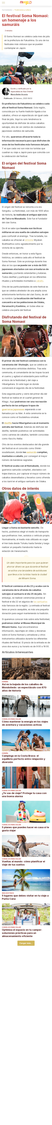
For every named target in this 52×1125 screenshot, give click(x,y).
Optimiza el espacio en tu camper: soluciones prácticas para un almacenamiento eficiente (22, 933)
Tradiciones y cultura (22, 10)
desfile (8, 423)
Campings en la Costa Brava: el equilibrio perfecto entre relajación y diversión (23, 759)
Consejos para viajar (11, 719)
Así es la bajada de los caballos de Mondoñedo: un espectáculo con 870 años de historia (24, 687)
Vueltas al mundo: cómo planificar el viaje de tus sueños (23, 863)
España (5, 682)
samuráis (31, 452)
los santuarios (40, 601)
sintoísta (29, 240)
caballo (39, 281)
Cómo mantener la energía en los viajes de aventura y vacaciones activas (25, 723)
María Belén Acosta (19, 94)
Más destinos (8, 893)
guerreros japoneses (13, 409)
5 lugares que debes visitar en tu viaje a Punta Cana (25, 897)
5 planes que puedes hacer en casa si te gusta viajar (25, 829)
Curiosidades (7, 10)
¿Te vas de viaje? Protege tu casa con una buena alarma (24, 795)
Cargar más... (26, 943)
